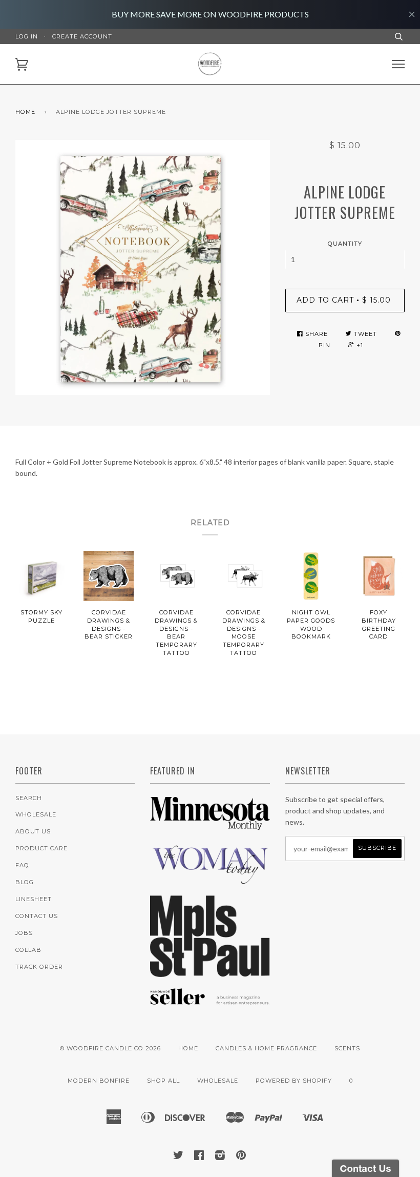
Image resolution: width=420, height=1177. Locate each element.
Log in (26, 36)
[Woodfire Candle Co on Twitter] (178, 1157)
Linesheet (33, 899)
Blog (24, 882)
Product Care (41, 848)
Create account (82, 36)
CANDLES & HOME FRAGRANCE (266, 1048)
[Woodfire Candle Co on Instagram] (220, 1157)
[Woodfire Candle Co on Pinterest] (241, 1157)
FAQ (22, 865)
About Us (33, 831)
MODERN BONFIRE (99, 1080)
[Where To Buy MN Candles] (209, 974)
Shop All (163, 1080)
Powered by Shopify (294, 1080)
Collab (28, 949)
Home (25, 111)
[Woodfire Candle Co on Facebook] (199, 1157)
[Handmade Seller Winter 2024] (209, 1007)
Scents (347, 1048)
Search (28, 798)
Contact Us (36, 916)
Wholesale (35, 814)
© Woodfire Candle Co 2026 (110, 1048)
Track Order (39, 966)
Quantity (345, 243)
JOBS (24, 932)
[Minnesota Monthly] (209, 830)
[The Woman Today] (209, 881)
